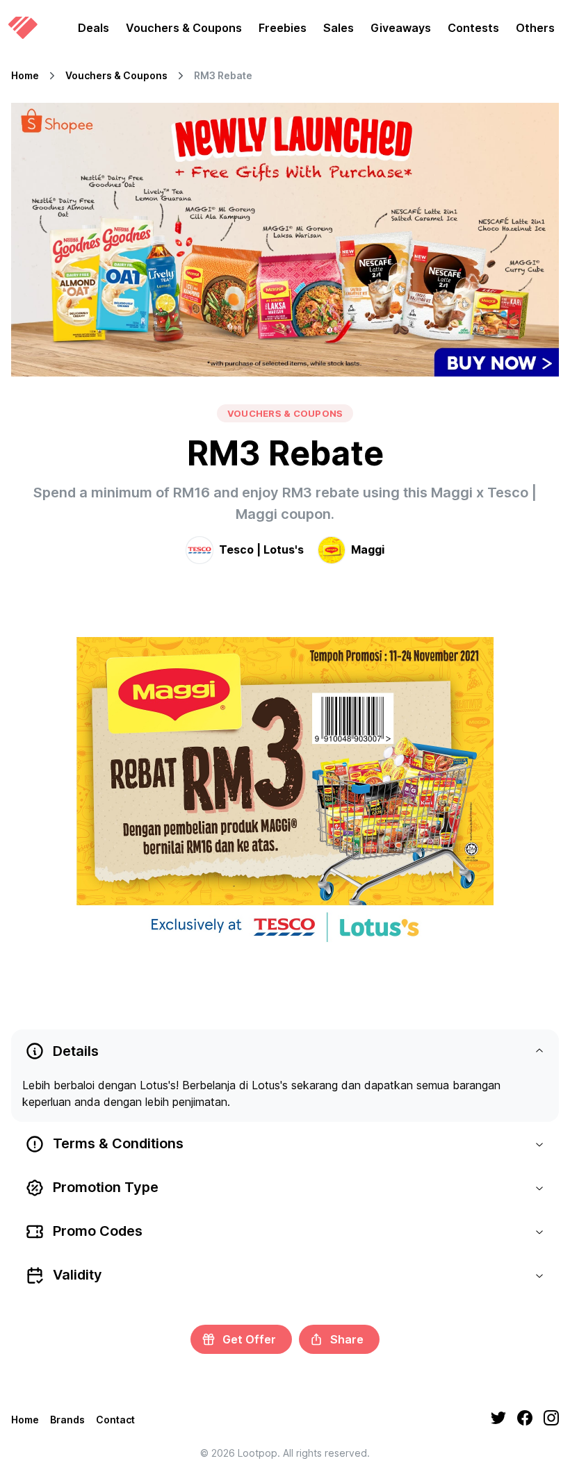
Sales (338, 28)
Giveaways (400, 28)
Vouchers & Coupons (184, 28)
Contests (473, 28)
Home (25, 76)
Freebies (283, 28)
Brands (67, 1419)
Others (535, 28)
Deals (93, 28)
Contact (115, 1419)
